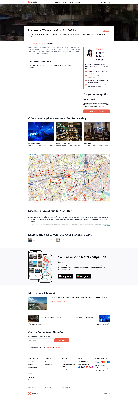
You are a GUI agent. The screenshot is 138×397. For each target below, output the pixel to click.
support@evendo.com (83, 364)
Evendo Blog (31, 364)
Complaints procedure (33, 380)
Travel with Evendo (32, 361)
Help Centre (31, 377)
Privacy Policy (58, 347)
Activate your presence (97, 111)
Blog (71, 2)
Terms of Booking (66, 387)
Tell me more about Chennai (58, 301)
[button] (69, 177)
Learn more (101, 106)
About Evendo (48, 361)
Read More (107, 225)
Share (106, 30)
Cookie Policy (49, 347)
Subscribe (62, 340)
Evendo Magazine (32, 367)
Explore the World (61, 2)
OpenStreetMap (32, 154)
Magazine (79, 2)
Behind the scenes (49, 364)
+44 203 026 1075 (83, 361)
